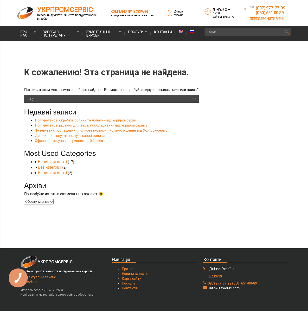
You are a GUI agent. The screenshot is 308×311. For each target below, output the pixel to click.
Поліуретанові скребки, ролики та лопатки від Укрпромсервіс (86, 120)
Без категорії (49, 167)
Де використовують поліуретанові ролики (70, 135)
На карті (215, 276)
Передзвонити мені (267, 19)
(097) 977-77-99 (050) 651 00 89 (270, 10)
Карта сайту (131, 278)
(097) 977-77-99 (219, 283)
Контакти (163, 32)
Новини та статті (52, 161)
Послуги (135, 32)
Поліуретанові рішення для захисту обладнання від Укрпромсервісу (91, 125)
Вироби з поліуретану (54, 33)
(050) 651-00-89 (244, 283)
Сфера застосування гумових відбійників (69, 141)
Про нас (23, 33)
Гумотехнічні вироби (98, 33)
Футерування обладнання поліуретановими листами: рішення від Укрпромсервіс (101, 130)
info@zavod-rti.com (224, 288)
